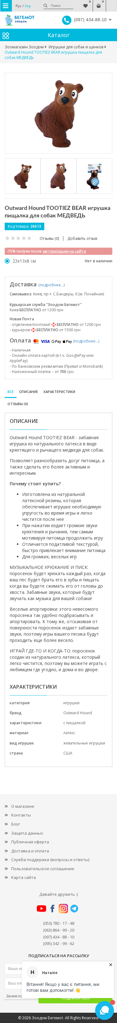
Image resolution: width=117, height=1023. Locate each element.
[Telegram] (74, 908)
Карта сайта (23, 877)
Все (10, 391)
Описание (28, 391)
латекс (69, 732)
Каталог (59, 35)
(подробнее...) (51, 285)
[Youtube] (41, 908)
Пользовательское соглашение (42, 868)
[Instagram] (63, 908)
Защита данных (27, 833)
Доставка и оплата (30, 851)
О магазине (22, 806)
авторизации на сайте (64, 251)
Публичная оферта (30, 842)
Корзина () (98, 2)
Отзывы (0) (17, 403)
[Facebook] (52, 908)
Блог (15, 824)
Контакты (21, 815)
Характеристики (59, 391)
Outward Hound (77, 712)
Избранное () (85, 2)
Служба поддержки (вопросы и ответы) (50, 859)
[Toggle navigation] (6, 6)
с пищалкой (74, 722)
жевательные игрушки (84, 743)
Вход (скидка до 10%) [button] (111, 2)
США (67, 753)
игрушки (71, 702)
